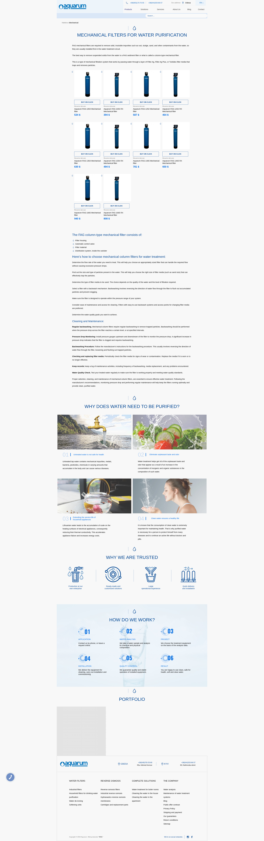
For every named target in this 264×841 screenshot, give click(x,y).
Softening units (75, 805)
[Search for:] (176, 16)
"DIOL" (101, 837)
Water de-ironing (76, 801)
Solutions (144, 9)
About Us (176, 9)
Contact (201, 9)
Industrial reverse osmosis (111, 793)
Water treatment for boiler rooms (145, 789)
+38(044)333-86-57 (155, 3)
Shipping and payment (172, 812)
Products (128, 9)
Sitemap (166, 824)
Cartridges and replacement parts (114, 805)
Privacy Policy (169, 809)
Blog (189, 9)
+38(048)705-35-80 (145, 762)
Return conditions (170, 820)
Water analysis (169, 789)
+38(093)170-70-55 (137, 3)
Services (160, 9)
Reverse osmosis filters (110, 789)
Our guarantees (169, 816)
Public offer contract (171, 805)
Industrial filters (75, 789)
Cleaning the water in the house (145, 793)
